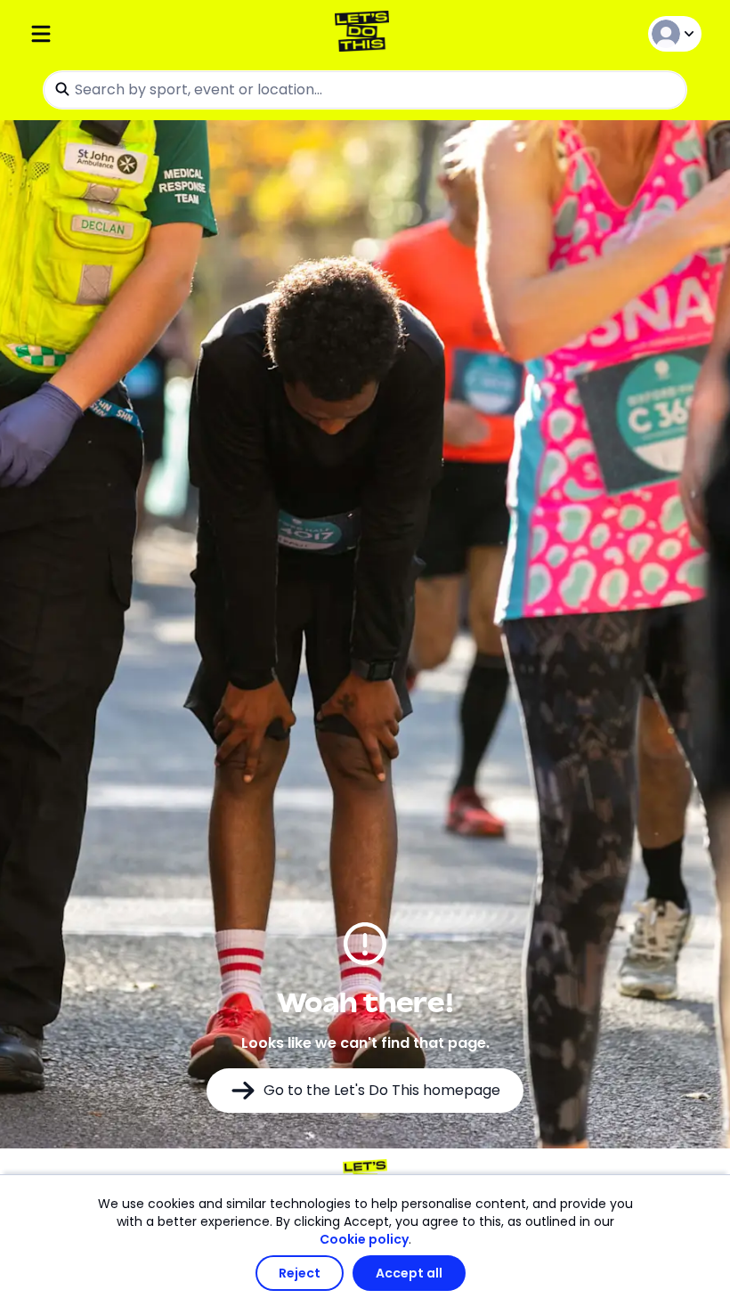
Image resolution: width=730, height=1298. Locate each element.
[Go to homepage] (365, 33)
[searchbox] (365, 90)
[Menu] (140, 33)
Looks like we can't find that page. (365, 1043)
